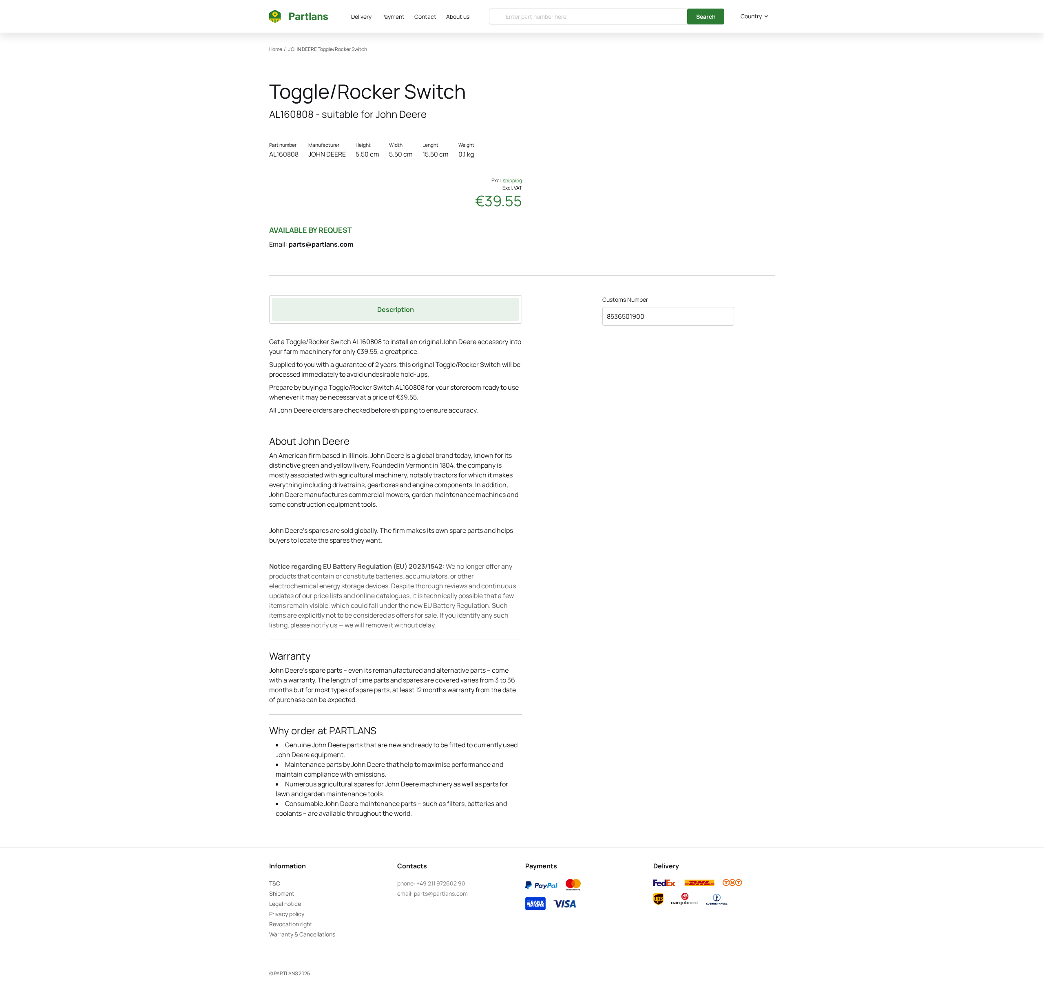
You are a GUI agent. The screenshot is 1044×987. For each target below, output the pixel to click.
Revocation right (290, 924)
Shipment (281, 893)
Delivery (361, 16)
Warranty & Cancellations (302, 934)
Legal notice (285, 904)
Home (275, 49)
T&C (274, 883)
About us (457, 16)
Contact (425, 16)
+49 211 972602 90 (440, 883)
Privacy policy (286, 914)
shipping (512, 180)
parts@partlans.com (321, 244)
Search (706, 16)
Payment (393, 16)
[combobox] (753, 16)
